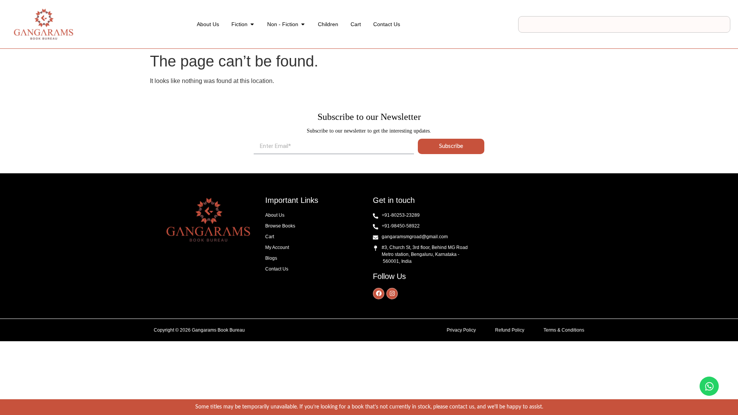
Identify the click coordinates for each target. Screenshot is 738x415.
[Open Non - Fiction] (303, 24)
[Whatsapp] (709, 386)
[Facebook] (378, 293)
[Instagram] (392, 293)
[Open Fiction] (252, 24)
